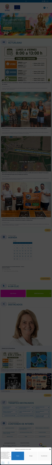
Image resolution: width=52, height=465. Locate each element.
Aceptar (17, 455)
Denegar (30, 455)
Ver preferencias (44, 455)
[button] (49, 449)
